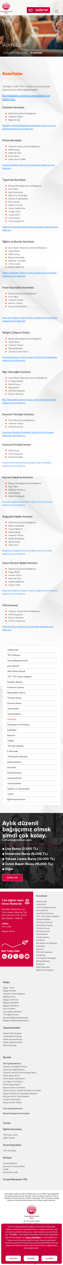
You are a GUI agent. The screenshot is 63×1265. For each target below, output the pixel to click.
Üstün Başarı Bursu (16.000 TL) (29, 864)
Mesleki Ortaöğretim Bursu (15, 1067)
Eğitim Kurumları (12, 1129)
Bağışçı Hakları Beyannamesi (16, 1021)
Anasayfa (8, 53)
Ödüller (10, 741)
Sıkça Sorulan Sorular (12, 1103)
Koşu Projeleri (9, 1009)
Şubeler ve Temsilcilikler (18, 789)
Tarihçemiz (41, 905)
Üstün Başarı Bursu (11, 1076)
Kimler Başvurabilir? (11, 1085)
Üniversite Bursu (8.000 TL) (26, 854)
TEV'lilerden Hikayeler (17, 757)
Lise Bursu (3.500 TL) (21, 849)
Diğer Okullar (9, 1138)
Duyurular (11, 768)
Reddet (31, 1258)
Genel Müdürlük (10, 1163)
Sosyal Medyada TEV (15, 1179)
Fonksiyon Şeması (15, 688)
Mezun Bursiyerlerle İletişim (16, 1114)
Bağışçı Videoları (10, 1000)
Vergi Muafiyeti (14, 778)
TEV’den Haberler (15, 746)
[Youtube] (27, 956)
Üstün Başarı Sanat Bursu (14, 1079)
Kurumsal (22, 53)
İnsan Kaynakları (12, 1145)
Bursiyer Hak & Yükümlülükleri (16, 1097)
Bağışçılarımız (9, 997)
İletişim (7, 1157)
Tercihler (49, 1258)
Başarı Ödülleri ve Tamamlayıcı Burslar (20, 1094)
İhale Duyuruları (14, 773)
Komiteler (12, 719)
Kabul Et (13, 1258)
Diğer (9, 869)
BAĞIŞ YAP (12, 878)
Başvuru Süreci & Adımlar (14, 1088)
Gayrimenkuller (14, 784)
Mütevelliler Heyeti (16, 693)
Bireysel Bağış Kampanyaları (15, 1018)
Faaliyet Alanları (14, 682)
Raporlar (11, 736)
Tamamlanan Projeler (12, 1036)
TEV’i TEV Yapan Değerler (19, 677)
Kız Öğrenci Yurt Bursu (13, 1082)
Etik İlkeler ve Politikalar (18, 725)
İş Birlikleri (12, 730)
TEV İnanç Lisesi (10, 1135)
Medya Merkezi (14, 762)
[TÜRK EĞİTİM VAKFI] (6, 8)
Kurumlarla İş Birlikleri (12, 1012)
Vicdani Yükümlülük (11, 1100)
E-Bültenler (12, 751)
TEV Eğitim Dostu (11, 1015)
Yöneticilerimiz (14, 714)
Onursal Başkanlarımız (17, 661)
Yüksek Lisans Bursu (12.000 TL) (30, 859)
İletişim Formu (8, 931)
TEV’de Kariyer (9, 1151)
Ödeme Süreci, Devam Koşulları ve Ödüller (22, 1091)
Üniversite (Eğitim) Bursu (14, 1070)
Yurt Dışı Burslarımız (13, 1109)
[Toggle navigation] (56, 11)
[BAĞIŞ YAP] (38, 10)
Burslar (7, 1057)
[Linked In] (4, 956)
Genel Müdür (13, 709)
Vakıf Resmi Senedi (16, 671)
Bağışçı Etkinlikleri (11, 1006)
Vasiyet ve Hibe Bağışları (14, 994)
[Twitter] (16, 956)
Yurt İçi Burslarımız (12, 1064)
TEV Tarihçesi (13, 655)
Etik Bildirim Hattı (10, 1172)
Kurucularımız (13, 666)
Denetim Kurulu (14, 703)
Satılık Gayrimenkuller (12, 1039)
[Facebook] (10, 956)
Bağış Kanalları (9, 991)
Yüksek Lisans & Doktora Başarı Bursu (20, 1073)
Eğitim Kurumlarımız (16, 800)
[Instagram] (21, 956)
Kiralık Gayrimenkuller (12, 1042)
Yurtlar (10, 794)
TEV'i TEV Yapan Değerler (47, 916)
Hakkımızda (12, 650)
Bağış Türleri (8, 988)
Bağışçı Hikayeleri (11, 1003)
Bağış (6, 982)
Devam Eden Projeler (12, 1034)
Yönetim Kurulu (14, 698)
